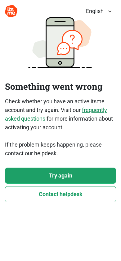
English (95, 11)
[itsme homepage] (11, 11)
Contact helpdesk (61, 194)
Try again (60, 175)
